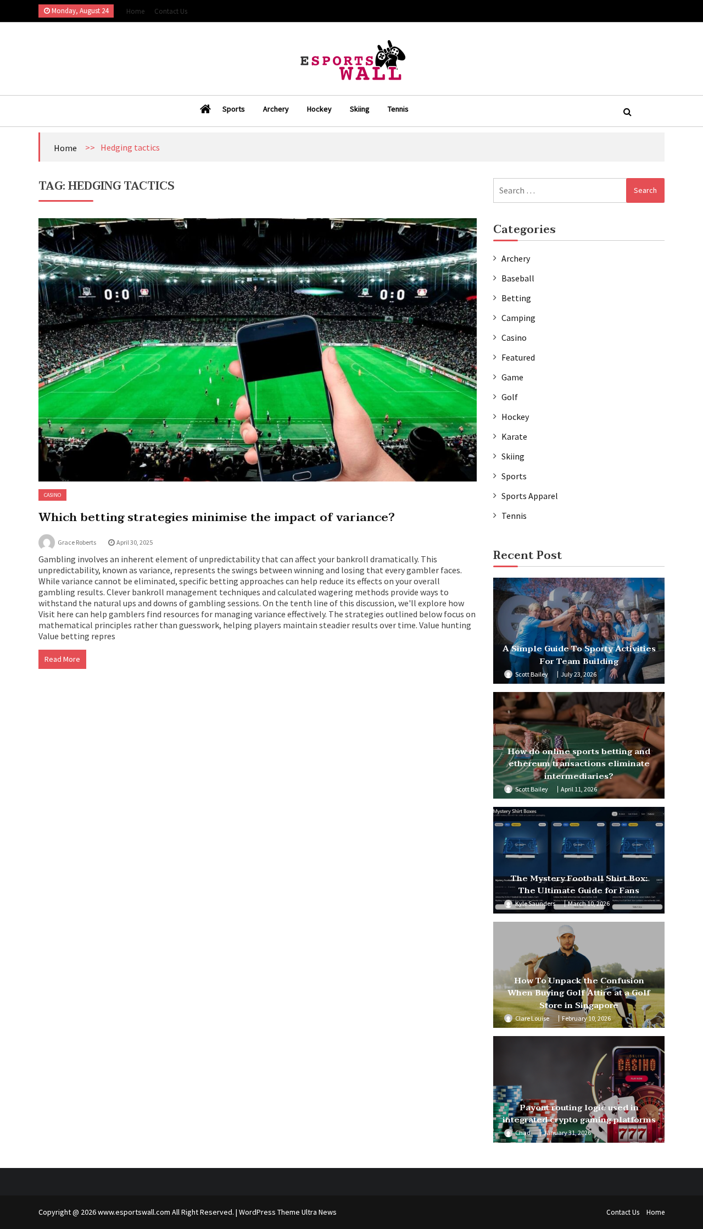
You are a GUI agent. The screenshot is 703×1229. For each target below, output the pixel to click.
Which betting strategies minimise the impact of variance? (216, 517)
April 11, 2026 (579, 789)
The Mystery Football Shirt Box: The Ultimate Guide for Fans (579, 884)
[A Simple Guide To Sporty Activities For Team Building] (579, 631)
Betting (516, 297)
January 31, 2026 (567, 1132)
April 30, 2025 (134, 542)
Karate (514, 436)
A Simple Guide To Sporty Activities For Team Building (579, 654)
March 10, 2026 (589, 903)
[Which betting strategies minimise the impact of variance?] (257, 349)
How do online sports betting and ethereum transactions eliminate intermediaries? (578, 763)
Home (135, 11)
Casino (52, 495)
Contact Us (170, 11)
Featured (518, 357)
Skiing (360, 109)
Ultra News (319, 1212)
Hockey (319, 109)
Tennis (398, 109)
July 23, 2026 (578, 674)
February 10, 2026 (586, 1018)
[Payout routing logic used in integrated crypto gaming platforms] (579, 1089)
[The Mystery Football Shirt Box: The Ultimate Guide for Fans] (579, 860)
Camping (518, 317)
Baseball (517, 278)
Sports (233, 109)
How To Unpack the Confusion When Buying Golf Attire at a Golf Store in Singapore (578, 992)
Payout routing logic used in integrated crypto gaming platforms (579, 1113)
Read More (62, 659)
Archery (276, 109)
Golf (509, 396)
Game (512, 377)
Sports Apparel (529, 495)
